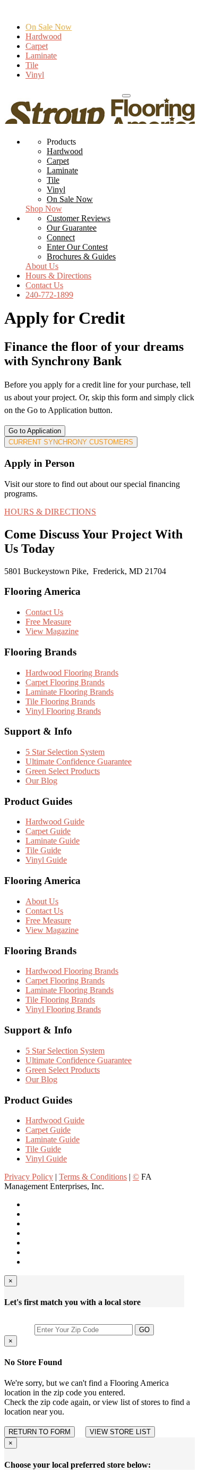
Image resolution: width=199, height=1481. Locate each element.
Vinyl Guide (46, 859)
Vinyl (34, 74)
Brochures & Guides (81, 256)
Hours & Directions (87, 92)
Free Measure (48, 621)
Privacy (28, 1176)
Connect (61, 237)
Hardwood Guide (54, 821)
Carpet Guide (48, 831)
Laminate (41, 55)
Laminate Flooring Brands (69, 691)
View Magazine (52, 631)
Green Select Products (62, 771)
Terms (93, 1176)
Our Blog (41, 780)
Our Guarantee (72, 227)
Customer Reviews (78, 218)
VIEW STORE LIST (120, 1432)
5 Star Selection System (65, 751)
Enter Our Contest (77, 246)
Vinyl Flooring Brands (63, 711)
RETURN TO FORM (39, 1432)
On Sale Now (48, 26)
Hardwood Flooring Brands (71, 672)
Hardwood (43, 36)
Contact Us (44, 285)
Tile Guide (43, 850)
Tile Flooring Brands (60, 701)
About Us (41, 266)
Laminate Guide (52, 840)
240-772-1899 (28, 92)
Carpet (36, 46)
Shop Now (43, 208)
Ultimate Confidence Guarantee (78, 761)
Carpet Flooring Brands (65, 682)
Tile (31, 65)
